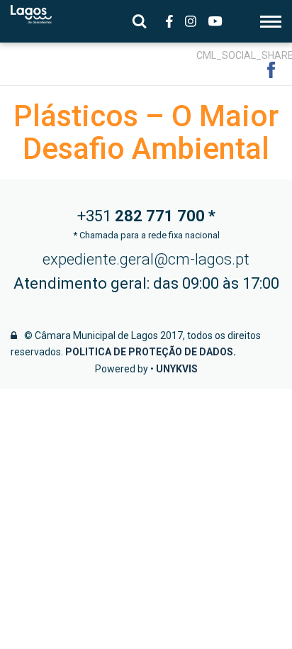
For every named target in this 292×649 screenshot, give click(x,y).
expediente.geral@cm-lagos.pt (146, 259)
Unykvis (177, 369)
